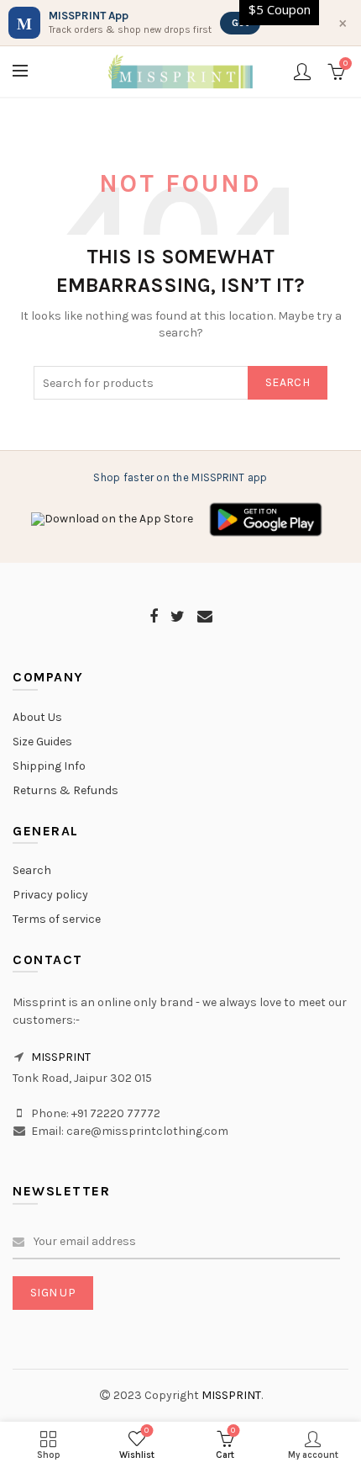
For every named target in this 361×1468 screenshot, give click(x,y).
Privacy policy (50, 895)
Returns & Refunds (65, 790)
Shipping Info (49, 766)
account (302, 71)
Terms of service (57, 919)
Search (287, 382)
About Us (37, 717)
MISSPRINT (61, 1057)
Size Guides (42, 741)
